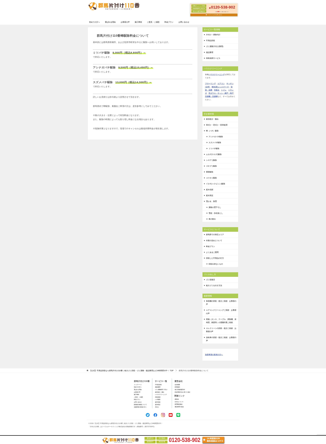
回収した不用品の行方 (215, 258)
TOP (131, 371)
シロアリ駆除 (211, 160)
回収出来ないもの (216, 264)
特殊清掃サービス (213, 58)
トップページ (138, 384)
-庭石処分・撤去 (159, 392)
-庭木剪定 (157, 404)
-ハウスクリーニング (161, 394)
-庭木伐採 (157, 402)
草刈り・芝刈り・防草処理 (216, 125)
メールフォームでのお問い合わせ (214, 14)
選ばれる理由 (110, 22)
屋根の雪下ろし (215, 207)
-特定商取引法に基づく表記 (182, 392)
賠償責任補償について (140, 404)
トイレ (223, 90)
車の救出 (212, 219)
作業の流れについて (214, 241)
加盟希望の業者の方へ (214, 355)
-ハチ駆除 (157, 399)
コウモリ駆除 (211, 178)
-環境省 (176, 399)
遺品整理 (209, 52)
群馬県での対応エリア (215, 235)
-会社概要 (177, 384)
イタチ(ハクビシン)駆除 (215, 184)
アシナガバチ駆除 (216, 137)
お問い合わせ (184, 22)
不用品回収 (210, 40)
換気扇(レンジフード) (220, 87)
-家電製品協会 (178, 404)
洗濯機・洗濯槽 (211, 96)
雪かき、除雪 (211, 201)
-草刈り (157, 407)
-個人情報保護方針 (179, 389)
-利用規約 (177, 387)
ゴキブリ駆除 (211, 166)
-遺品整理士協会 (179, 406)
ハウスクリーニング (217, 74)
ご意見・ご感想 (153, 22)
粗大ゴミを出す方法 (214, 285)
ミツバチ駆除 (214, 148)
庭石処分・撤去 (212, 119)
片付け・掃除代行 (213, 35)
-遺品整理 (157, 387)
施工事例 (138, 22)
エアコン (221, 84)
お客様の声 (125, 22)
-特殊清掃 (157, 397)
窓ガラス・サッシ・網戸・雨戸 (221, 93)
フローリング (210, 84)
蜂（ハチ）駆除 (212, 131)
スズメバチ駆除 (215, 142)
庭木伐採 (209, 190)
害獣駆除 (209, 172)
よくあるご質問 (212, 252)
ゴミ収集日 (210, 280)
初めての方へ (94, 22)
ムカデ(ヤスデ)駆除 (214, 154)
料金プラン (169, 22)
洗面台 (216, 90)
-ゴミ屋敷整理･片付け (161, 389)
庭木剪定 (209, 195)
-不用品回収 (158, 384)
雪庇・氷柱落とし (216, 213)
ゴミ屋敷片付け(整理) (214, 46)
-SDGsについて (178, 401)
